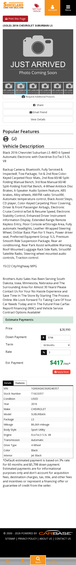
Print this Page (17, 18)
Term (9, 344)
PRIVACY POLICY (27, 538)
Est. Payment (14, 363)
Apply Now (62, 371)
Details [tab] (7, 383)
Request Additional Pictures (40, 96)
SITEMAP (10, 538)
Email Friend (39, 112)
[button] (70, 33)
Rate (9, 352)
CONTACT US (63, 538)
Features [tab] (20, 383)
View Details (38, 119)
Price (9, 328)
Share (40, 105)
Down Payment (16, 337)
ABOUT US (45, 538)
